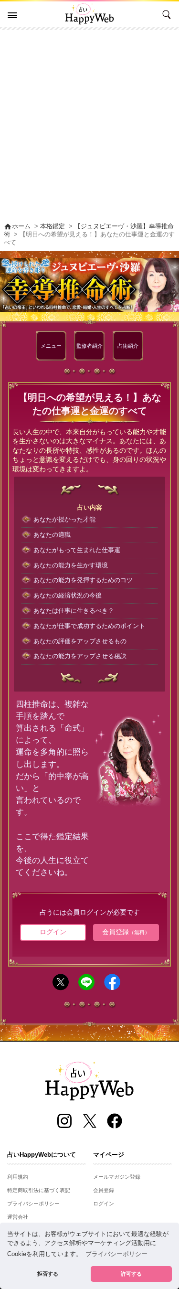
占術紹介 (127, 346)
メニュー (51, 346)
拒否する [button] (47, 1274)
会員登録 (126, 932)
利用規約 (17, 1177)
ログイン (53, 932)
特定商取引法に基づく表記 (38, 1190)
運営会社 (17, 1217)
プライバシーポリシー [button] (116, 1254)
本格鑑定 (52, 226)
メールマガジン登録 (116, 1177)
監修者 (89, 346)
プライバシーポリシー (33, 1203)
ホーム (17, 226)
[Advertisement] (89, 124)
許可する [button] (131, 1274)
